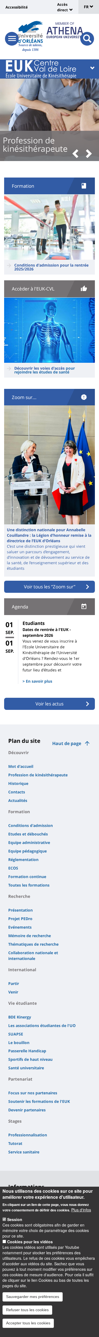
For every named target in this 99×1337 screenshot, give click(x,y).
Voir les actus (49, 704)
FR (87, 6)
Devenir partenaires (27, 1109)
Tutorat (15, 1143)
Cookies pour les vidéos (30, 1241)
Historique (18, 783)
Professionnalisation (27, 1134)
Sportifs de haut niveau (30, 1059)
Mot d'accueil (20, 766)
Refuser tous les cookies (27, 1310)
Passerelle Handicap (27, 1050)
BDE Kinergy (19, 1017)
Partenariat (20, 1079)
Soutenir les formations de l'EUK (39, 1101)
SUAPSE (15, 1034)
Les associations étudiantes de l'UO (42, 1025)
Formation (19, 811)
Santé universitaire (26, 1067)
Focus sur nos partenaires (32, 1092)
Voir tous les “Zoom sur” (49, 586)
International (22, 969)
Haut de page (66, 743)
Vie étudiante (22, 1003)
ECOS (13, 868)
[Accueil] (30, 32)
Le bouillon (18, 1042)
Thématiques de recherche (33, 944)
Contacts (16, 792)
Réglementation (23, 859)
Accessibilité (17, 7)
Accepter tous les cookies (28, 1323)
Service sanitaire (23, 1152)
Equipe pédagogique (27, 851)
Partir (13, 983)
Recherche (19, 896)
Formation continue (27, 876)
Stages (14, 1121)
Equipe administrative (29, 842)
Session (14, 1219)
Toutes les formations (29, 885)
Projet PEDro (20, 918)
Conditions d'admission (30, 825)
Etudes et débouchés (28, 834)
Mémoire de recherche (29, 935)
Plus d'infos (81, 1210)
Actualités (17, 800)
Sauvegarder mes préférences (32, 1296)
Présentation (20, 910)
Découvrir (18, 752)
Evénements (20, 927)
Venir (13, 992)
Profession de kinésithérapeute (38, 774)
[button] (77, 154)
